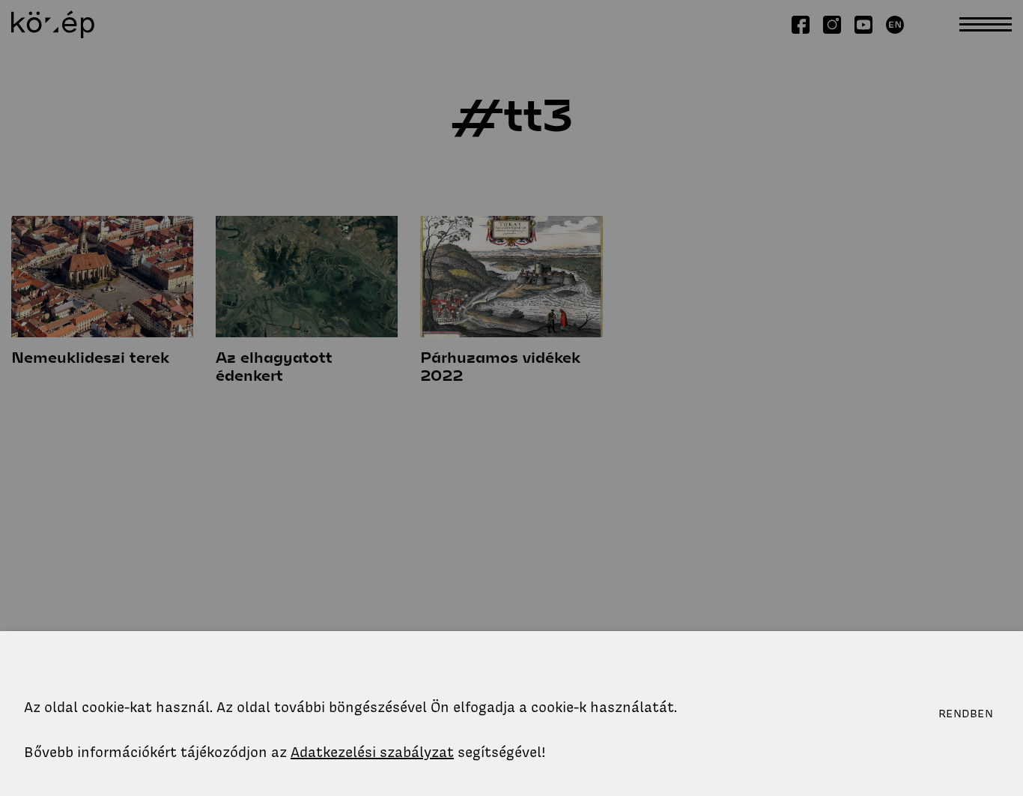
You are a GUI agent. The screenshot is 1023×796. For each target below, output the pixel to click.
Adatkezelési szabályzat (372, 752)
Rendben (965, 713)
